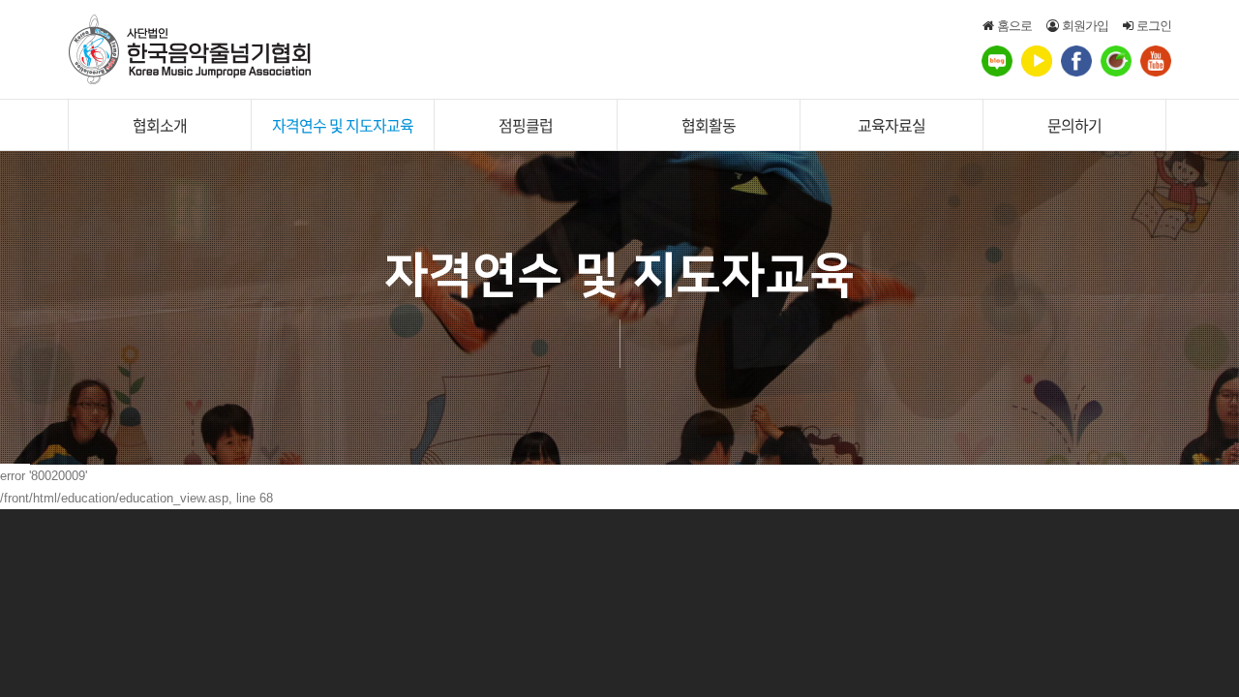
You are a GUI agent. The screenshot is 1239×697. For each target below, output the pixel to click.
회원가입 (1083, 25)
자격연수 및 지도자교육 (342, 124)
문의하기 (1074, 124)
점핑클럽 (526, 124)
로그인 (1152, 25)
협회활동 (708, 124)
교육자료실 (891, 124)
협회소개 (160, 124)
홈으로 (1012, 25)
